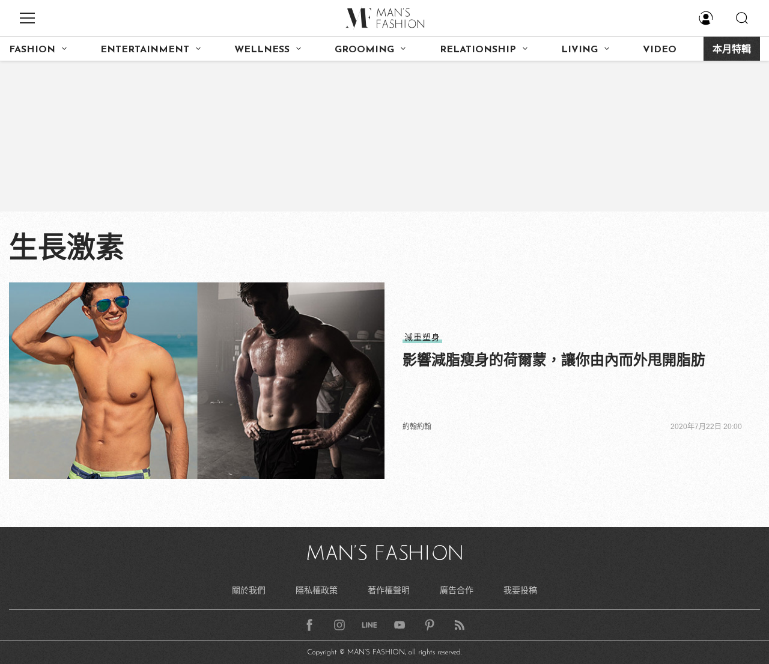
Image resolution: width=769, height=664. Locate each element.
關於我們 (249, 590)
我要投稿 (520, 590)
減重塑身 (422, 337)
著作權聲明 (389, 590)
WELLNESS (262, 50)
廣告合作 (456, 590)
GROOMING (364, 50)
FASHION (32, 50)
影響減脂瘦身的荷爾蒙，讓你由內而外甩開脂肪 (554, 360)
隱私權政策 (317, 590)
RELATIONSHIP (478, 50)
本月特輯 (732, 50)
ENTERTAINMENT (144, 50)
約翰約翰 (417, 426)
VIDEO (659, 50)
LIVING (579, 50)
